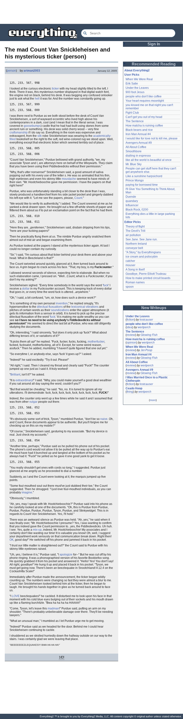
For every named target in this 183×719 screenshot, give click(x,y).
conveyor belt (134, 248)
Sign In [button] (153, 44)
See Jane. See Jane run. (142, 239)
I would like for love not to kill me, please (152, 138)
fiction (130, 319)
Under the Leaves (137, 88)
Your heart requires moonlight (145, 100)
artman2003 (32, 70)
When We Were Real (139, 79)
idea (129, 327)
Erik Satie (132, 83)
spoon (130, 286)
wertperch (144, 327)
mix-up (37, 529)
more (153, 400)
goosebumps (32, 125)
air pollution (133, 235)
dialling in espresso (138, 155)
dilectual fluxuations (50, 306)
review (131, 335)
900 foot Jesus (135, 92)
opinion (131, 342)
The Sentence (135, 121)
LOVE (16, 596)
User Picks (131, 74)
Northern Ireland (136, 243)
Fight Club (132, 112)
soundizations (60, 310)
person (11, 70)
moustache (69, 178)
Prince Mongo (135, 180)
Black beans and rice (139, 130)
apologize (66, 554)
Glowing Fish (149, 335)
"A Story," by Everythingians (143, 252)
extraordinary (24, 380)
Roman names (135, 282)
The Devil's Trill (135, 231)
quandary (132, 201)
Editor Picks (132, 222)
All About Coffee (136, 147)
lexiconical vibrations (84, 306)
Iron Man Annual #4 (138, 134)
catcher (130, 261)
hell (37, 98)
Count (78, 198)
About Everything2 (137, 70)
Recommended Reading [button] (154, 64)
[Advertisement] (91, 12)
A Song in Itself (135, 269)
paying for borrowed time (142, 184)
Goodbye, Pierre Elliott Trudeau (146, 273)
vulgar (33, 401)
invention (62, 303)
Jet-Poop (146, 350)
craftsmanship (19, 132)
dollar (26, 288)
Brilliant (15, 374)
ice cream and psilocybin (142, 256)
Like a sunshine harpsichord (144, 176)
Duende (131, 196)
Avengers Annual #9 (139, 142)
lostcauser (146, 319)
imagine (27, 492)
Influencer (132, 205)
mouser (130, 265)
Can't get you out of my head (144, 117)
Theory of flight (135, 226)
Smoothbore (134, 151)
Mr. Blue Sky (134, 164)
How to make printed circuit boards (148, 278)
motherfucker (96, 341)
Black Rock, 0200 (137, 209)
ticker (55, 88)
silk (39, 135)
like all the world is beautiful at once (149, 160)
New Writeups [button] (153, 308)
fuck (105, 285)
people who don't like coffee (144, 96)
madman (53, 608)
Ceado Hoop (134, 388)
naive (103, 419)
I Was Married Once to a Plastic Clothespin (147, 379)
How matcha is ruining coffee (144, 125)
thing (130, 391)
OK (12, 539)
